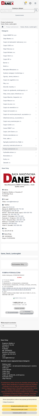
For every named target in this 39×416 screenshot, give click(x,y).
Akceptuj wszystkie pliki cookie (19, 406)
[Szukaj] (36, 10)
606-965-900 (12, 223)
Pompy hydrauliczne (12, 27)
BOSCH (12, 280)
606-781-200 (19, 221)
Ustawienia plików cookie (19, 413)
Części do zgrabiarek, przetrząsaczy (13, 375)
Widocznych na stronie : (9, 322)
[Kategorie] (35, 3)
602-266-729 (15, 214)
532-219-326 (15, 211)
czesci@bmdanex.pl (12, 201)
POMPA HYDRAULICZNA (11, 273)
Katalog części (6, 364)
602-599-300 (18, 225)
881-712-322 (20, 209)
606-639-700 (28, 212)
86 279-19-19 (10, 207)
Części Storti (6, 371)
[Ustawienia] (30, 3)
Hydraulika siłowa (7, 376)
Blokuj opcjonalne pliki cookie (19, 409)
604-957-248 (21, 220)
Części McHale (6, 369)
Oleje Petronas (6, 378)
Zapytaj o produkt (19, 308)
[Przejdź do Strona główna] (2, 27)
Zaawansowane (19, 15)
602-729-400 (19, 216)
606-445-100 (20, 218)
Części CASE (6, 373)
